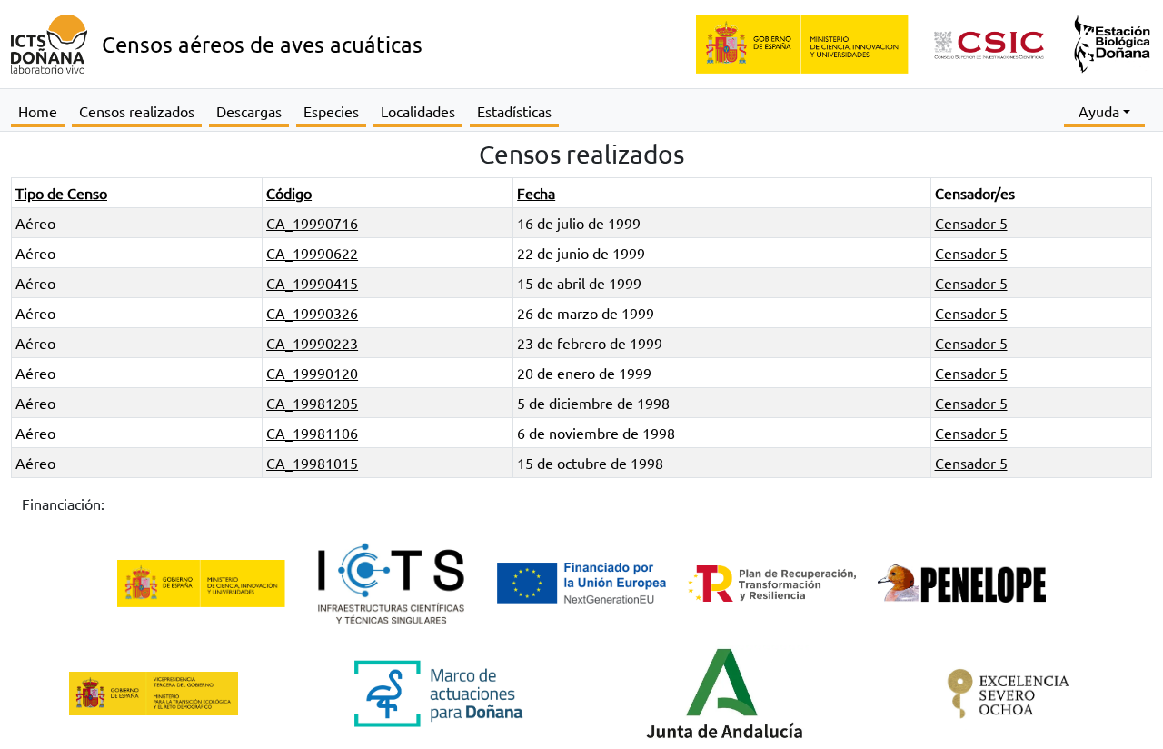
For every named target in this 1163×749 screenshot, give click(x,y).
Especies (331, 111)
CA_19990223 (312, 343)
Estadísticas (514, 111)
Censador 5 (971, 223)
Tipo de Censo (61, 193)
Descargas (249, 111)
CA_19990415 (312, 283)
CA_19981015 (312, 463)
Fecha (536, 193)
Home (37, 111)
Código (289, 193)
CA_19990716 (312, 223)
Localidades (418, 111)
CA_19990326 (312, 313)
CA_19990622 (312, 253)
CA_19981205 (312, 403)
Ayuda (1099, 111)
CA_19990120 (312, 373)
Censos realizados (136, 111)
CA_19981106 (312, 433)
